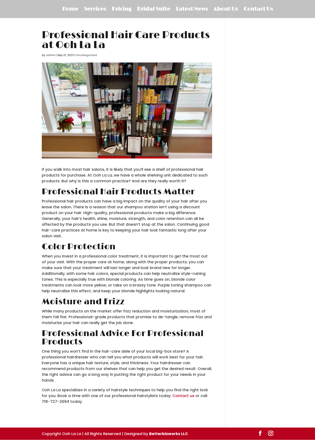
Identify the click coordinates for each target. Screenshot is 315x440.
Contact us (183, 395)
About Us (226, 10)
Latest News (192, 10)
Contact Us (258, 10)
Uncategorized (86, 55)
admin (50, 55)
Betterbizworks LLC (168, 433)
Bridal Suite (153, 10)
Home (70, 10)
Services (95, 10)
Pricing (122, 10)
